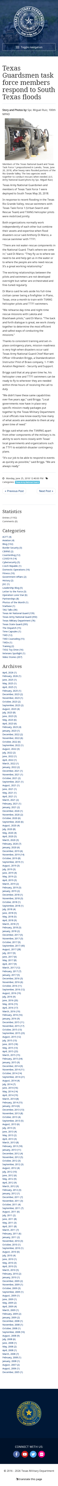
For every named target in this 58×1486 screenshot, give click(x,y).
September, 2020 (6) (13, 821)
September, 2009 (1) (13, 1291)
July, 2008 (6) (9, 1339)
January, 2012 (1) (11, 1193)
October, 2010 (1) (11, 1244)
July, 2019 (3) (9, 869)
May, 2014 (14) (10, 1091)
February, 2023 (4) (11, 727)
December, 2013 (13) (13, 1109)
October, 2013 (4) (11, 1117)
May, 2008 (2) (9, 1346)
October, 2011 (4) (11, 1204)
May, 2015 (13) (10, 1047)
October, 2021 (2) (11, 778)
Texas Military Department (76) (18, 620)
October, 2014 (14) (12, 1073)
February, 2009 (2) (11, 1313)
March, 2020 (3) (10, 840)
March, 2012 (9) (10, 1186)
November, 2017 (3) (12, 938)
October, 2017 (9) (11, 942)
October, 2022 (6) (11, 741)
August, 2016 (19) (11, 993)
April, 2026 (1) (9, 672)
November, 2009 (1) (12, 1284)
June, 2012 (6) (9, 1175)
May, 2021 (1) (9, 792)
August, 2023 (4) (11, 708)
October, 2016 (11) (12, 985)
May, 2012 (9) (9, 1178)
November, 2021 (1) (12, 774)
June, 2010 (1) (9, 1259)
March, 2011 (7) (10, 1229)
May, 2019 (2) (9, 876)
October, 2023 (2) (11, 701)
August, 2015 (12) (11, 1036)
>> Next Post (46, 491)
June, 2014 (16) (10, 1087)
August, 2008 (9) (11, 1335)
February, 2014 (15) (12, 1102)
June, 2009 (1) (9, 1299)
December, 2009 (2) (12, 1281)
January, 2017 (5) (11, 974)
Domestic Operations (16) (16, 569)
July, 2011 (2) (9, 1215)
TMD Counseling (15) (13, 638)
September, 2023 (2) (13, 705)
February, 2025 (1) (11, 690)
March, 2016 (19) (11, 1011)
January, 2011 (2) (11, 1237)
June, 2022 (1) (9, 756)
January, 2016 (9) (11, 1018)
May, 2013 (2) (9, 1135)
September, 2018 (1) (13, 905)
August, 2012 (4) (11, 1168)
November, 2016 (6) (12, 982)
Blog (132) (7, 544)
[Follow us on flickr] (41, 1454)
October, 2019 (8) (11, 858)
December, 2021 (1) (12, 770)
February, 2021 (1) (11, 803)
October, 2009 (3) (11, 1288)
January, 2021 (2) (11, 807)
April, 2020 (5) (9, 836)
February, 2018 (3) (11, 927)
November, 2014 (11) (13, 1069)
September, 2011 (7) (13, 1208)
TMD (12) (7, 635)
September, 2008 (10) (13, 1332)
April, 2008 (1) (9, 1350)
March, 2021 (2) (10, 799)
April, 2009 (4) (9, 1306)
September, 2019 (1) (13, 861)
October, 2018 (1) (11, 902)
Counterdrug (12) (11, 555)
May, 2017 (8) (9, 960)
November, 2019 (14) (13, 854)
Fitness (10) (8, 573)
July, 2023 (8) (9, 712)
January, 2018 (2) (11, 931)
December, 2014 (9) (12, 1066)
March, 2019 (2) (10, 883)
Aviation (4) (8, 540)
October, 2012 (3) (11, 1160)
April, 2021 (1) (9, 796)
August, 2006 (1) (11, 1368)
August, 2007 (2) (11, 1364)
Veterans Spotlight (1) (13, 653)
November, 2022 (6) (12, 738)
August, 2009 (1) (11, 1295)
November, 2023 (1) (12, 697)
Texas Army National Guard (27, 482)
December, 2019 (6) (12, 851)
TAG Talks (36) (9, 609)
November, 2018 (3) (12, 898)
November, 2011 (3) (12, 1200)
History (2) (7, 580)
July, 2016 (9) (9, 996)
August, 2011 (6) (11, 1211)
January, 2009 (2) (11, 1317)
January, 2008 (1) (11, 1361)
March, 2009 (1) (10, 1310)
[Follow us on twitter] (33, 1454)
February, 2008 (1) (11, 1357)
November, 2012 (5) (12, 1157)
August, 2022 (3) (11, 748)
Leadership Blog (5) (12, 587)
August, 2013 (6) (11, 1124)
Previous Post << (14, 491)
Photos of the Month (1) (15, 602)
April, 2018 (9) (9, 920)
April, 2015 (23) (10, 1051)
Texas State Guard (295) (15, 624)
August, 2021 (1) (11, 785)
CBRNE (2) (7, 551)
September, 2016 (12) (13, 989)
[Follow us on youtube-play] (24, 1454)
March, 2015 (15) (11, 1055)
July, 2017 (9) (9, 953)
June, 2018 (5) (9, 912)
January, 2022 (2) (11, 767)
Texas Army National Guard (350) (19, 616)
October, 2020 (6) (11, 818)
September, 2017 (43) (13, 945)
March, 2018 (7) (10, 923)
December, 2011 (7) (12, 1197)
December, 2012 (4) (12, 1153)
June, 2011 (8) (9, 1219)
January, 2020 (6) (11, 847)
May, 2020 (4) (9, 832)
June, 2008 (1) (9, 1342)
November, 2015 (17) (13, 1025)
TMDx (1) (7, 642)
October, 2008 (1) (11, 1328)
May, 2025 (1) (9, 683)
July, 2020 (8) (9, 829)
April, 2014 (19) (10, 1095)
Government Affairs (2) (14, 576)
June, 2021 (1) (9, 789)
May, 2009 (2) (9, 1302)
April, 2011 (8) (9, 1226)
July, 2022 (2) (9, 752)
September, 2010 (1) (13, 1248)
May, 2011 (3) (9, 1222)
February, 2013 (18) (12, 1146)
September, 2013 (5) (13, 1120)
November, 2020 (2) (12, 814)
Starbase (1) (8, 606)
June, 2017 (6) (9, 956)
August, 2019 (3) (11, 865)
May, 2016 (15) (10, 1004)
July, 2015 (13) (9, 1040)
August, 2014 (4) (11, 1080)
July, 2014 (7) (9, 1084)
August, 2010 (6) (11, 1251)
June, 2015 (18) (10, 1044)
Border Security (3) (12, 547)
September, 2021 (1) (13, 781)
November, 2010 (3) (12, 1240)
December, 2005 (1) (12, 1372)
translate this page (30, 1479)
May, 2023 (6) (9, 719)
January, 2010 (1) (11, 1277)
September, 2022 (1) (13, 745)
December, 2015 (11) (13, 1022)
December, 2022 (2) (12, 734)
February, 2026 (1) (11, 676)
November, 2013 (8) (12, 1113)
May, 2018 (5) (9, 916)
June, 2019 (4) (9, 872)
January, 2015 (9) (11, 1062)
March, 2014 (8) (10, 1098)
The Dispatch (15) (11, 627)
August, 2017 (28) (11, 949)
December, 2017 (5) (12, 934)
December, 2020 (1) (12, 810)
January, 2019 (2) (11, 891)
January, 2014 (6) (11, 1106)
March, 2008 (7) (10, 1353)
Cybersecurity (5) (11, 562)
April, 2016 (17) (10, 1007)
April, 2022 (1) (9, 759)
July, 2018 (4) (9, 909)
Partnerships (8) (10, 598)
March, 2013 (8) (10, 1142)
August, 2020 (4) (11, 825)
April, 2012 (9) (9, 1182)
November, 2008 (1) (12, 1324)
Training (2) (8, 646)
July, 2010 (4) (9, 1255)
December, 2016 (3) (12, 978)
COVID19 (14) (9, 558)
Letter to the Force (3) (14, 591)
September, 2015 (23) (13, 1033)
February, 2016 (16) (12, 1014)
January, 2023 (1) (11, 730)
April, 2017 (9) (9, 963)
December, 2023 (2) (12, 694)
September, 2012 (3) (13, 1164)
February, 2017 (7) (11, 971)
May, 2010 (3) (9, 1262)
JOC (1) (6, 584)
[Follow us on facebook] (16, 1454)
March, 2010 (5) (10, 1269)
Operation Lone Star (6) (14, 595)
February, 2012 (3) (11, 1189)
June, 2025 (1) (9, 679)
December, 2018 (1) (12, 894)
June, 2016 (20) (10, 1000)
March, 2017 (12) (11, 967)
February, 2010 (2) (11, 1273)
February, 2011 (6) (11, 1233)
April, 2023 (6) (9, 723)
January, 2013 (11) (11, 1149)
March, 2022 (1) (10, 763)
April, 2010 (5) (9, 1266)
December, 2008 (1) (12, 1320)
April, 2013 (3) (9, 1138)
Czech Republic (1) (11, 565)
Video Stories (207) (12, 657)
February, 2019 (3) (11, 887)
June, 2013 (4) (9, 1131)
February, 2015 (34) (12, 1058)
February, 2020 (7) (11, 843)
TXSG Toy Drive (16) (12, 649)
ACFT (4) (6, 536)
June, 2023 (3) (9, 716)
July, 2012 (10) (9, 1171)
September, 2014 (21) (13, 1076)
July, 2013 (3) (9, 1127)
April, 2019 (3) (9, 880)
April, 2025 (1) (9, 687)
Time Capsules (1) (11, 631)
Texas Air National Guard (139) (18, 613)
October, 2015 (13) (12, 1029)
